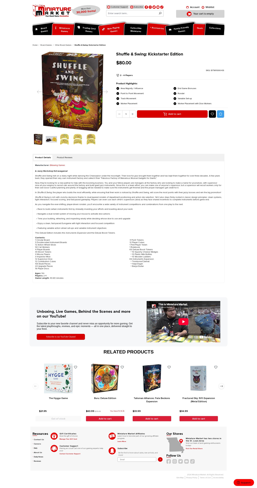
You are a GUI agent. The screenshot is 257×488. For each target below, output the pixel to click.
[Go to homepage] (52, 10)
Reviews (37, 461)
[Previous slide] (36, 386)
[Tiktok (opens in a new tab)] (161, 7)
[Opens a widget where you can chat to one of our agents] (244, 483)
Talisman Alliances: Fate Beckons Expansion (152, 400)
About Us (38, 452)
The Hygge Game (58, 398)
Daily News (38, 457)
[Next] (103, 91)
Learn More (121, 441)
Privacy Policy (191, 478)
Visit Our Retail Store (194, 449)
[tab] (43, 157)
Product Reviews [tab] (64, 157)
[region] (73, 98)
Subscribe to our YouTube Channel (61, 337)
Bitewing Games (57, 165)
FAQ (35, 448)
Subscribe (138, 7)
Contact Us (39, 440)
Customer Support (119, 7)
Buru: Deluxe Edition (105, 398)
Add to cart (174, 114)
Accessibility (218, 478)
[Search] (160, 13)
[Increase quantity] (132, 114)
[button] (220, 114)
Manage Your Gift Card (68, 439)
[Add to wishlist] (212, 114)
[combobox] (131, 13)
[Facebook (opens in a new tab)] (146, 7)
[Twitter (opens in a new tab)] (154, 7)
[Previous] (37, 91)
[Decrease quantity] (119, 114)
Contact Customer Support (69, 454)
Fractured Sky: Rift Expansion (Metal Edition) (198, 400)
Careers (37, 444)
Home (35, 45)
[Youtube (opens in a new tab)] (158, 7)
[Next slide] (221, 386)
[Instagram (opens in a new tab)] (150, 7)
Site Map (180, 478)
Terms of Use (205, 478)
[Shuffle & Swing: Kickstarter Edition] (72, 92)
